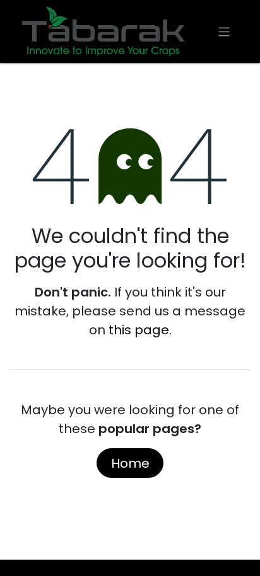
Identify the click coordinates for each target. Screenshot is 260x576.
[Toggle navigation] (224, 31)
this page (139, 330)
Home (130, 463)
